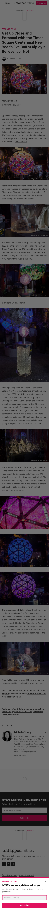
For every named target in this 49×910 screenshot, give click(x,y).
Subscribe (24, 905)
